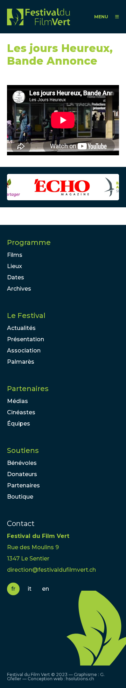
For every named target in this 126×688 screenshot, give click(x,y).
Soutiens (23, 450)
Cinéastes (21, 412)
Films (14, 255)
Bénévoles (22, 463)
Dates (15, 277)
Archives (19, 288)
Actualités (21, 328)
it (29, 588)
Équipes (18, 423)
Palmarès (20, 361)
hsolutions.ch (80, 678)
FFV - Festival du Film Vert (38, 16)
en (45, 588)
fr (13, 588)
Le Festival (26, 315)
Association (24, 350)
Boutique (20, 496)
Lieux (14, 266)
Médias (17, 401)
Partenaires (28, 388)
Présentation (25, 339)
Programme (29, 242)
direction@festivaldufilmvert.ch (51, 569)
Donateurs (22, 474)
